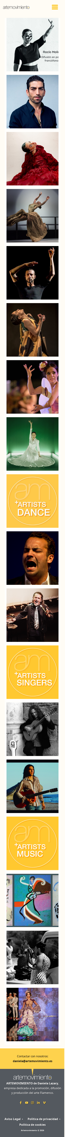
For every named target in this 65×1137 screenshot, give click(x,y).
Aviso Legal (13, 1119)
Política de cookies (32, 1124)
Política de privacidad (43, 1119)
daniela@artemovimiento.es (32, 1061)
